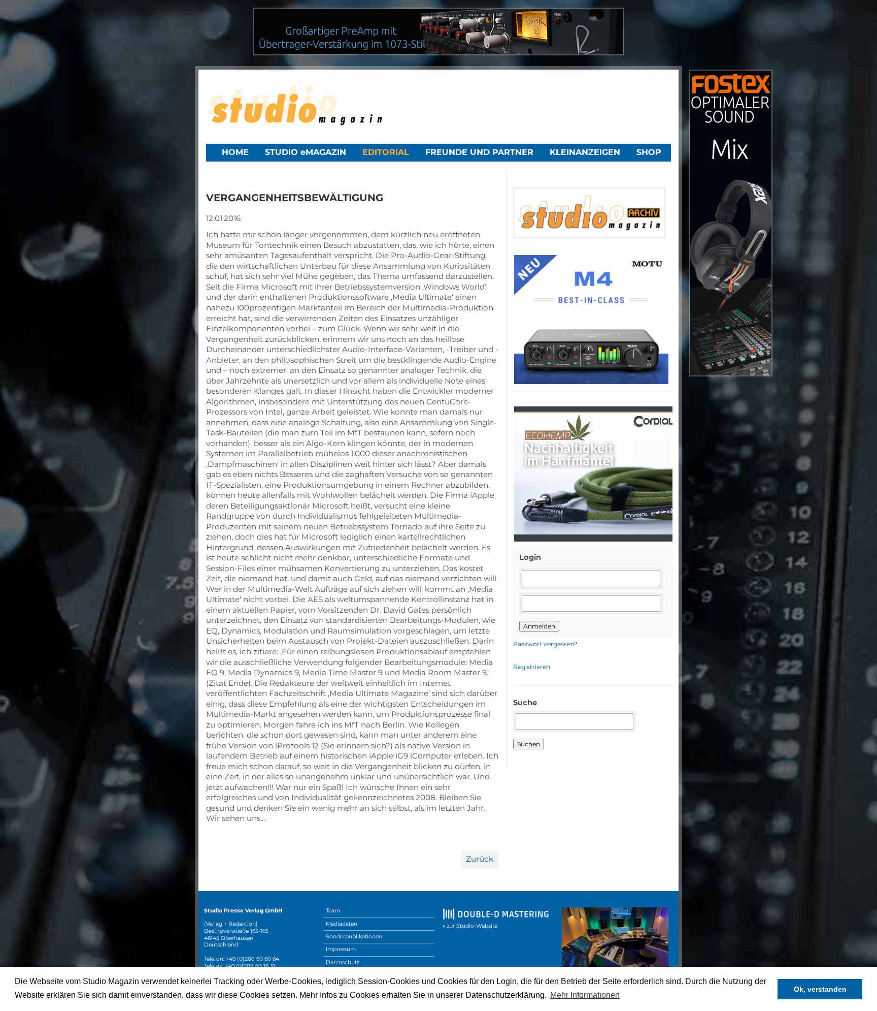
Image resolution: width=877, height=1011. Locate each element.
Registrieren (531, 667)
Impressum (341, 949)
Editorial (385, 152)
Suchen (528, 744)
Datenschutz (342, 962)
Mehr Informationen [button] (585, 995)
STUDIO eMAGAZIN (305, 152)
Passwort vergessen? (545, 644)
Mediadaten (341, 924)
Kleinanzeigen (585, 152)
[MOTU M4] (591, 383)
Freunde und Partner (479, 152)
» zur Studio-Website (470, 926)
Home (235, 152)
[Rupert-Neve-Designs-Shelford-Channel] (438, 52)
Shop (648, 152)
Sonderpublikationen (354, 936)
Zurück (479, 859)
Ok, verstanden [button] (820, 989)
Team (333, 910)
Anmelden (539, 626)
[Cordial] (595, 540)
